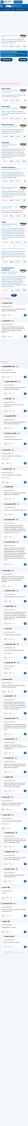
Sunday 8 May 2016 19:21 (9, 836)
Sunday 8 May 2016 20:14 (9, 872)
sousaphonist (6, 903)
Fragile (4, 222)
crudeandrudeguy (10, 381)
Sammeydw (8, 739)
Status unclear (6, 88)
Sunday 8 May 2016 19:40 (9, 855)
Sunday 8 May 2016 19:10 (7, 800)
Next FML (23, 59)
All (2, 9)
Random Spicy (20, 9)
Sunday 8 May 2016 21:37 (9, 742)
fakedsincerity (9, 542)
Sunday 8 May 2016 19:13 (7, 818)
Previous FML (6, 59)
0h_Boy (5, 797)
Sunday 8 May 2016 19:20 (7, 925)
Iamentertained (9, 504)
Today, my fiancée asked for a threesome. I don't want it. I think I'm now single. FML (14, 96)
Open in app (18, 2)
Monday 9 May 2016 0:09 (9, 666)
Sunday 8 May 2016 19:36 (9, 594)
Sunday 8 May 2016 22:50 (9, 780)
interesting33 (8, 519)
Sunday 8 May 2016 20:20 (9, 609)
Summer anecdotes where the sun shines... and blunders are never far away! (13, 53)
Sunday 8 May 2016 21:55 (9, 419)
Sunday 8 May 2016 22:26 (9, 761)
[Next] (21, 953)
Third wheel (5, 143)
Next (14, 295)
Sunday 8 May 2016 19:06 (7, 324)
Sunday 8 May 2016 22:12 (9, 523)
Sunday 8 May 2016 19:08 (7, 306)
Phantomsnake (9, 644)
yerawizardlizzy (9, 662)
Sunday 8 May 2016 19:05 (7, 370)
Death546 (7, 696)
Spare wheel (6, 106)
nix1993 (7, 398)
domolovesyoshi (9, 433)
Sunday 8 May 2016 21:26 (9, 402)
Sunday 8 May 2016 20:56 (9, 490)
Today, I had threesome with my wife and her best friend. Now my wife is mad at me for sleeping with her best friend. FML (13, 131)
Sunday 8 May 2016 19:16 (7, 891)
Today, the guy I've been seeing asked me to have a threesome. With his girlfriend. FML (13, 211)
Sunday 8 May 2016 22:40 (9, 436)
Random (7, 9)
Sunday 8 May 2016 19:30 (9, 699)
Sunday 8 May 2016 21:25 (9, 385)
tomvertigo (8, 758)
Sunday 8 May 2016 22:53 (9, 647)
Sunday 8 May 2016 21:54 (9, 632)
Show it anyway (5, 459)
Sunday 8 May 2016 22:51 (9, 545)
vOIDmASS (8, 606)
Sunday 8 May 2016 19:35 (9, 940)
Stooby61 (5, 815)
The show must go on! (8, 167)
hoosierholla (8, 832)
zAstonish (5, 450)
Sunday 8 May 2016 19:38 (9, 722)
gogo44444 (8, 869)
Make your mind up (8, 124)
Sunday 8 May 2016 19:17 (7, 907)
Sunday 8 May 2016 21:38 (9, 507)
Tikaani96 (5, 321)
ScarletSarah (6, 469)
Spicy (12, 9)
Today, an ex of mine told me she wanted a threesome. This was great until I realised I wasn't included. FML (14, 113)
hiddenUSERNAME (7, 366)
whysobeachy (8, 590)
